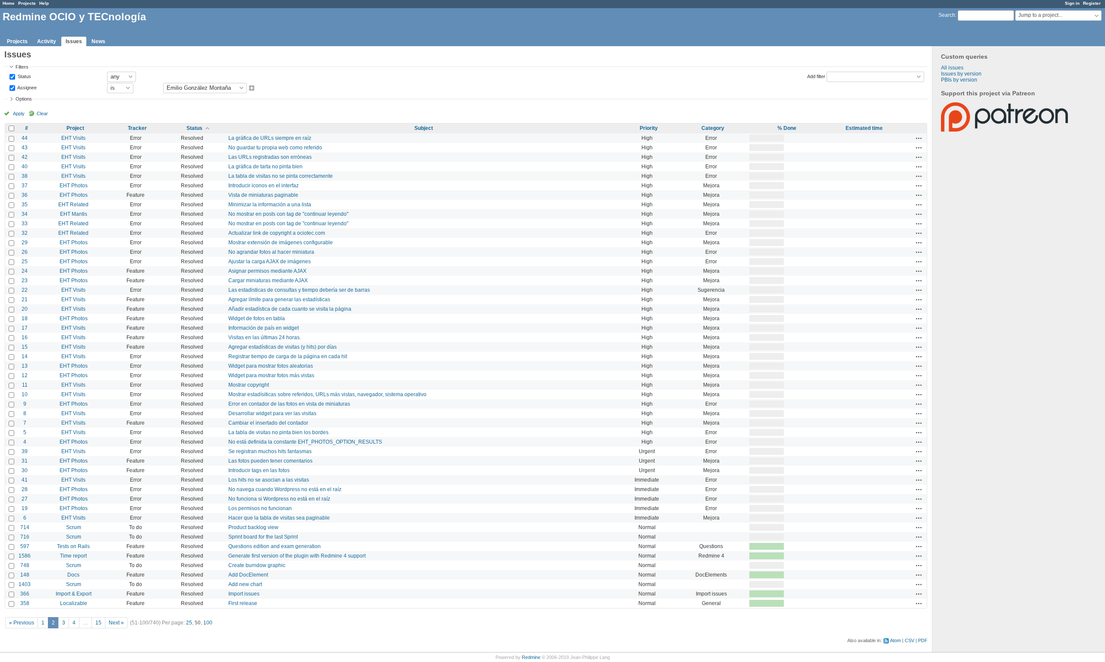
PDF (923, 640)
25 (25, 261)
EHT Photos (74, 186)
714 (24, 527)
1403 (25, 584)
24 (25, 271)
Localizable (73, 603)
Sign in (1072, 3)
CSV (909, 640)
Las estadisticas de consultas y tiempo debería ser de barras (299, 290)
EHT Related (73, 205)
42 (25, 157)
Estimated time (864, 128)
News (98, 41)
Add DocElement (248, 575)
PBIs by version (959, 80)
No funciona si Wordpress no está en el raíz (279, 499)
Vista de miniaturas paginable (263, 195)
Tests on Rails (73, 546)
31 (25, 461)
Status (23, 76)
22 (25, 290)
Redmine (531, 657)
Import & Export (74, 594)
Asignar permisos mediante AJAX (267, 271)
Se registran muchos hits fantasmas (270, 451)
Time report (73, 556)
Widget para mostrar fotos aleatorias (270, 366)
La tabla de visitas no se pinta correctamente (280, 176)
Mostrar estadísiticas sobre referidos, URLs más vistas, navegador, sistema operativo (327, 394)
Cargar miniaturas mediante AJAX (268, 280)
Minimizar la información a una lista (269, 205)
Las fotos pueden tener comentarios (270, 461)
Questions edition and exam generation (274, 546)
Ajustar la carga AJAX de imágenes (269, 261)
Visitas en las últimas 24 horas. (264, 337)
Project (75, 128)
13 (25, 366)
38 (25, 176)
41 (25, 480)
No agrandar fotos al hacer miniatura (271, 252)
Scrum (73, 527)
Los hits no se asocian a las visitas (268, 480)
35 (25, 205)
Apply (19, 113)
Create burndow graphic (256, 565)
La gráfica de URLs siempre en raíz (269, 138)
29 (25, 243)
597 (24, 546)
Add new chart (245, 584)
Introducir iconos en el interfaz (263, 186)
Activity (46, 41)
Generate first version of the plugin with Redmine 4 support (297, 556)
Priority (649, 128)
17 (25, 328)
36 (25, 195)
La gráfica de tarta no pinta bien (265, 167)
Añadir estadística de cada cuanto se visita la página (289, 309)
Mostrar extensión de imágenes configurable (280, 243)
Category (712, 128)
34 (25, 214)
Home (9, 3)
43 (25, 148)
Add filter (816, 76)
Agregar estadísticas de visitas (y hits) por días (282, 347)
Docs (73, 575)
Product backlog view (253, 527)
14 (25, 356)
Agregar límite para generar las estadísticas (279, 299)
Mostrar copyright (248, 385)
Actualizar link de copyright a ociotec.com (276, 233)
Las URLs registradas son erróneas (270, 157)
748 (24, 565)
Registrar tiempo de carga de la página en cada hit (287, 356)
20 (25, 309)
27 (25, 499)
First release (242, 603)
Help (44, 3)
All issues (952, 68)
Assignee (26, 87)
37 (25, 186)
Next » (116, 623)
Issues (74, 41)
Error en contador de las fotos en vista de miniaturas (289, 404)
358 (24, 603)
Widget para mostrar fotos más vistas (271, 375)
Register (1092, 3)
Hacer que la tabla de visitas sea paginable (279, 518)
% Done (786, 128)
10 (25, 394)
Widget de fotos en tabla (256, 318)
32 (25, 233)
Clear (42, 113)
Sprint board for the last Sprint (263, 537)
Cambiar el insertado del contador (268, 423)
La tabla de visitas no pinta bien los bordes (278, 432)
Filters (22, 66)
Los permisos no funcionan (260, 508)
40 (25, 167)
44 (25, 138)
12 (25, 375)
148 (24, 575)
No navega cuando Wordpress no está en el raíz (284, 489)
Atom (895, 640)
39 (25, 451)
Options (24, 98)
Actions (919, 138)
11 (25, 385)
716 (24, 537)
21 (25, 299)
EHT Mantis (73, 214)
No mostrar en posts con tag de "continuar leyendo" (288, 214)
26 (25, 252)
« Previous (21, 623)
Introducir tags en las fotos (259, 470)
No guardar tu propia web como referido (275, 148)
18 (25, 318)
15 (25, 347)
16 (25, 337)
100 (207, 623)
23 (25, 280)
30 (25, 470)
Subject (423, 128)
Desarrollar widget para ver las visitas (272, 413)
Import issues (243, 594)
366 (24, 594)
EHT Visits (73, 138)
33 (25, 224)
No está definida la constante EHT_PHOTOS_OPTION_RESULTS (305, 442)
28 (25, 489)
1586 (25, 556)
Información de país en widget (263, 328)
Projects (27, 3)
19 (25, 508)
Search (946, 15)
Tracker (137, 128)
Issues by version (961, 74)
